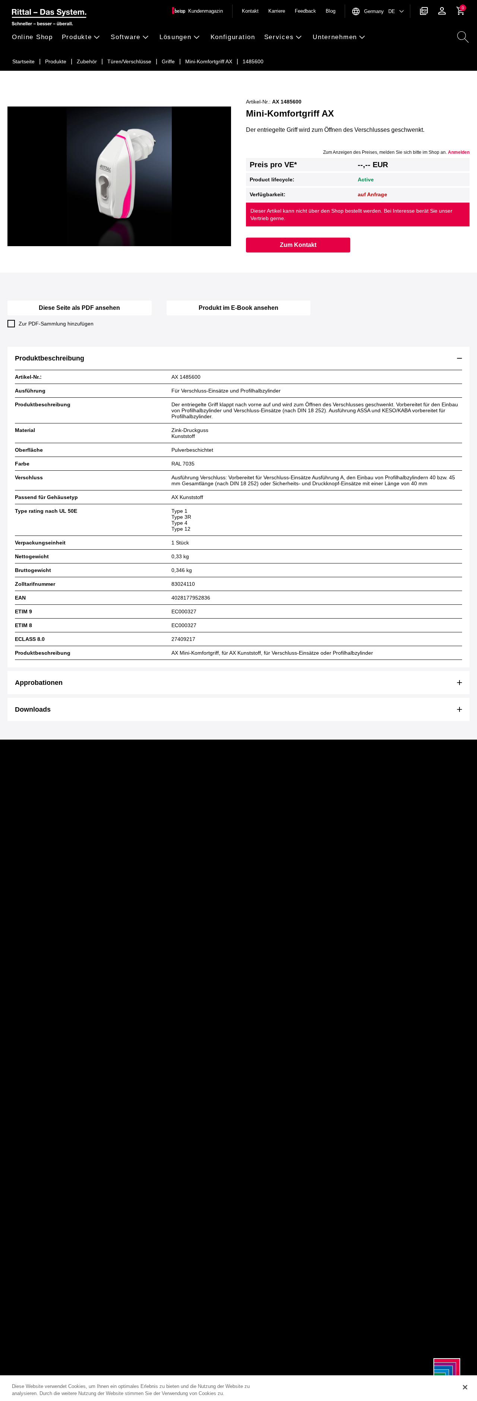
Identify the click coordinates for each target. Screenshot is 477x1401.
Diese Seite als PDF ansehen (79, 308)
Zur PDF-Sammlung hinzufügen (56, 324)
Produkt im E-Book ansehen (238, 308)
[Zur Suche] (463, 37)
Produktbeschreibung (49, 358)
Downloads (33, 709)
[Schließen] (465, 1387)
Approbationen (39, 682)
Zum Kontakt (298, 245)
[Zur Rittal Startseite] (49, 18)
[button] (34, 37)
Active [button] (366, 179)
